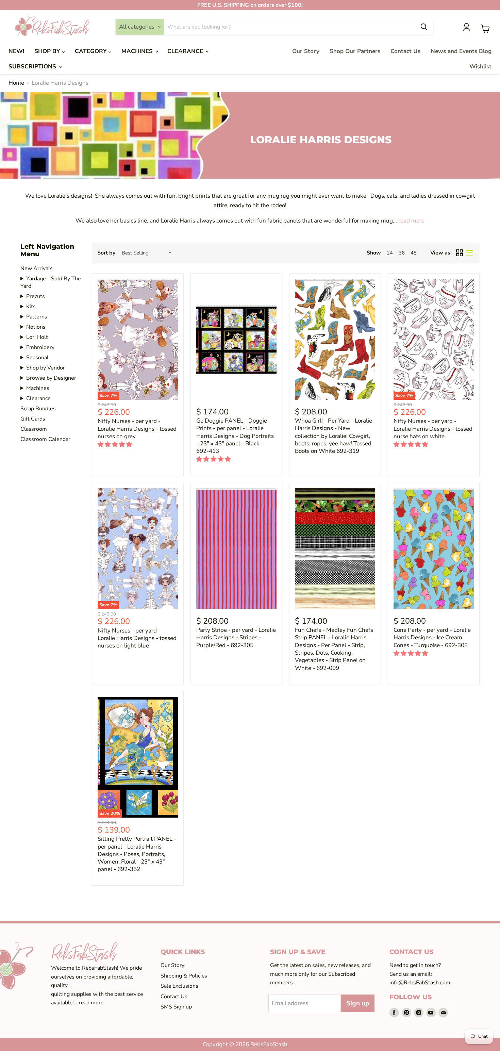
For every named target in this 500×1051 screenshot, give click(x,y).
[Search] (424, 27)
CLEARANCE (186, 51)
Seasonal (37, 357)
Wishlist (480, 66)
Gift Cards (32, 419)
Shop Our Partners (355, 51)
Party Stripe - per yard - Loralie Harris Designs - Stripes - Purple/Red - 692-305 (236, 637)
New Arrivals (36, 268)
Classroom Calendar (45, 439)
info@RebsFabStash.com (419, 982)
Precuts (35, 296)
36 (402, 252)
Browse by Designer (51, 378)
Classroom (33, 429)
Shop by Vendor (45, 368)
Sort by (106, 253)
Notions (36, 327)
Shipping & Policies (184, 976)
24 (390, 252)
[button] (115, 444)
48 (414, 252)
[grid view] (460, 253)
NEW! (16, 51)
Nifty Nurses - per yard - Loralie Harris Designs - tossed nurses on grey (137, 428)
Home (16, 83)
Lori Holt (37, 337)
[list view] (469, 253)
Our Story (305, 51)
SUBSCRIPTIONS (33, 66)
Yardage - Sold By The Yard (50, 282)
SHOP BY (48, 51)
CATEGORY (92, 51)
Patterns (36, 317)
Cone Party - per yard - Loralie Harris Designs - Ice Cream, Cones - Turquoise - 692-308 (432, 637)
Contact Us (405, 51)
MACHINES (137, 51)
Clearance (38, 398)
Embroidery (40, 347)
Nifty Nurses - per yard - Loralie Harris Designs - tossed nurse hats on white (433, 428)
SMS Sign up (176, 1007)
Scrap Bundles (38, 408)
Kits (31, 306)
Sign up (357, 1003)
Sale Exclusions (179, 986)
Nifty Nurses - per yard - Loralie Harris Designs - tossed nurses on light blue (137, 638)
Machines (37, 388)
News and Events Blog (461, 51)
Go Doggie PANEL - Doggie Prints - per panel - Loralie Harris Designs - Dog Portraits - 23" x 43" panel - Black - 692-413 (235, 436)
